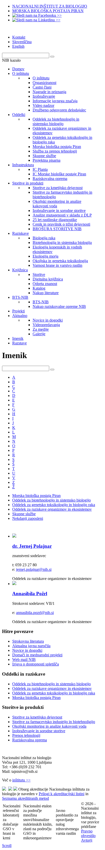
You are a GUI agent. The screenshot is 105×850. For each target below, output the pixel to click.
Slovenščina (22, 42)
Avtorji (86, 840)
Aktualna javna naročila (31, 646)
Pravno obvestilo (88, 833)
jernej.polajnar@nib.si (33, 569)
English (18, 46)
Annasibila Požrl (29, 593)
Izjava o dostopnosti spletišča (35, 664)
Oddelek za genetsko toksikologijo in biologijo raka (53, 505)
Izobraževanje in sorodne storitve (38, 731)
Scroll (6, 845)
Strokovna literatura (28, 641)
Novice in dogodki (27, 650)
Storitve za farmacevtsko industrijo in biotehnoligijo (53, 722)
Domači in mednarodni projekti (37, 655)
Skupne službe (24, 514)
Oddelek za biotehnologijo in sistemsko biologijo (51, 500)
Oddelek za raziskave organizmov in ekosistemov (52, 509)
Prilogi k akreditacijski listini (61, 794)
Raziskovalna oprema (29, 740)
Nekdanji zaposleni (27, 518)
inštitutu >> (21, 780)
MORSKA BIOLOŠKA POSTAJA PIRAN (48, 11)
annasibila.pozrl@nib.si (35, 612)
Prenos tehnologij (26, 735)
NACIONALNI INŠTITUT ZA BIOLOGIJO (49, 6)
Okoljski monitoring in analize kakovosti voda (49, 726)
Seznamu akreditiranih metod (25, 798)
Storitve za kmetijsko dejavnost (37, 717)
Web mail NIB (24, 659)
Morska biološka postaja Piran (36, 495)
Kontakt (18, 37)
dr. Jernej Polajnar (32, 546)
